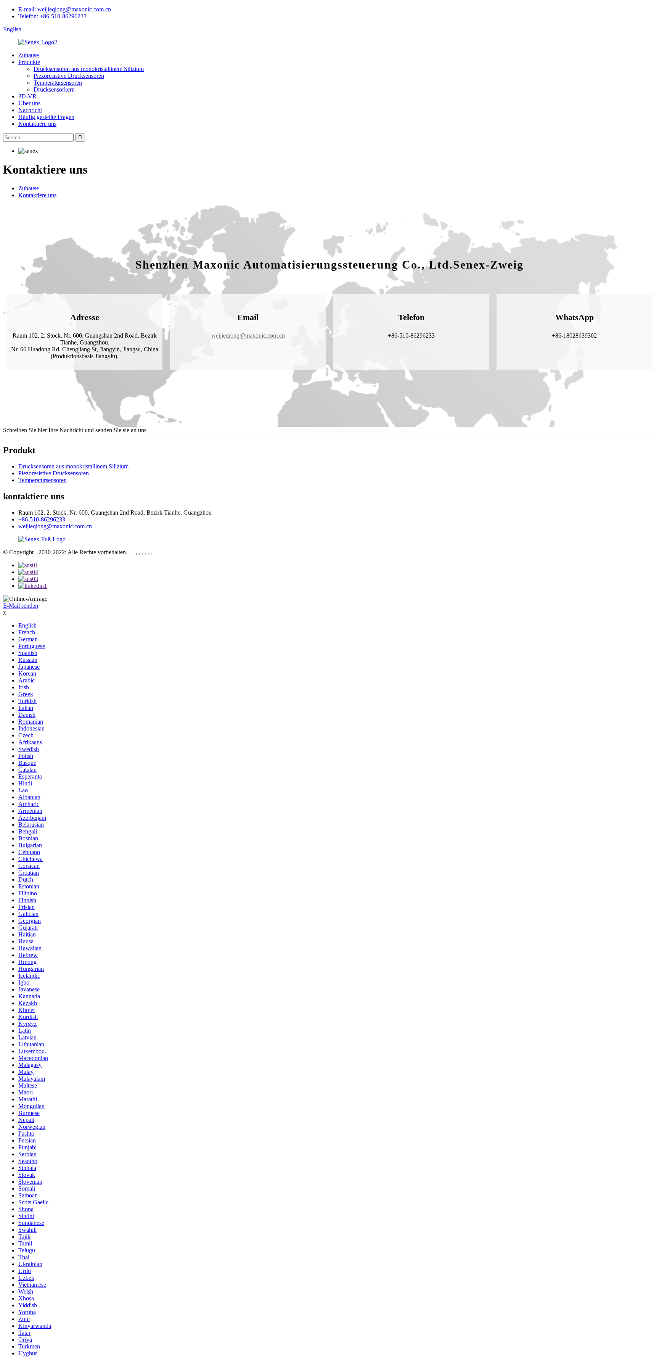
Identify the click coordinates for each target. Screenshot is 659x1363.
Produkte (29, 62)
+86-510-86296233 (41, 519)
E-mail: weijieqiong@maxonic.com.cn (64, 9)
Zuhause (28, 55)
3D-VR (27, 96)
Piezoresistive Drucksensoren (69, 75)
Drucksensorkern (54, 89)
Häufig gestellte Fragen (46, 117)
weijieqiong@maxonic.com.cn (55, 526)
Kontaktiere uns (37, 124)
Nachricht (30, 110)
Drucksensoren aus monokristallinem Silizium (89, 69)
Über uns (29, 103)
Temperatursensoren (58, 82)
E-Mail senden (20, 605)
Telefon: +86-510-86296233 (52, 16)
